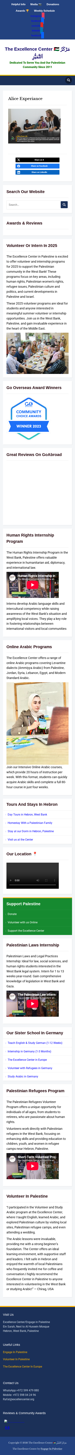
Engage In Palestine (15, 1352)
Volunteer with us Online (23, 922)
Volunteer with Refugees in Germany (30, 1068)
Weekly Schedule (44, 10)
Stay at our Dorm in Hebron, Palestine (31, 831)
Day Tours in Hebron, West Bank (27, 814)
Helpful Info (18, 4)
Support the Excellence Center (26, 930)
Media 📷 (36, 4)
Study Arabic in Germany (23, 1076)
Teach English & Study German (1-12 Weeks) (35, 1043)
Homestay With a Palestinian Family (30, 823)
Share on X (39, 160)
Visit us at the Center (20, 839)
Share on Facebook (39, 166)
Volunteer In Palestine (16, 1359)
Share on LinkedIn (39, 172)
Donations (53, 4)
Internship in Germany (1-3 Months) (29, 1051)
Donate (12, 914)
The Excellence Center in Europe (27, 1059)
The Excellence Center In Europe (23, 1366)
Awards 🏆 (22, 10)
